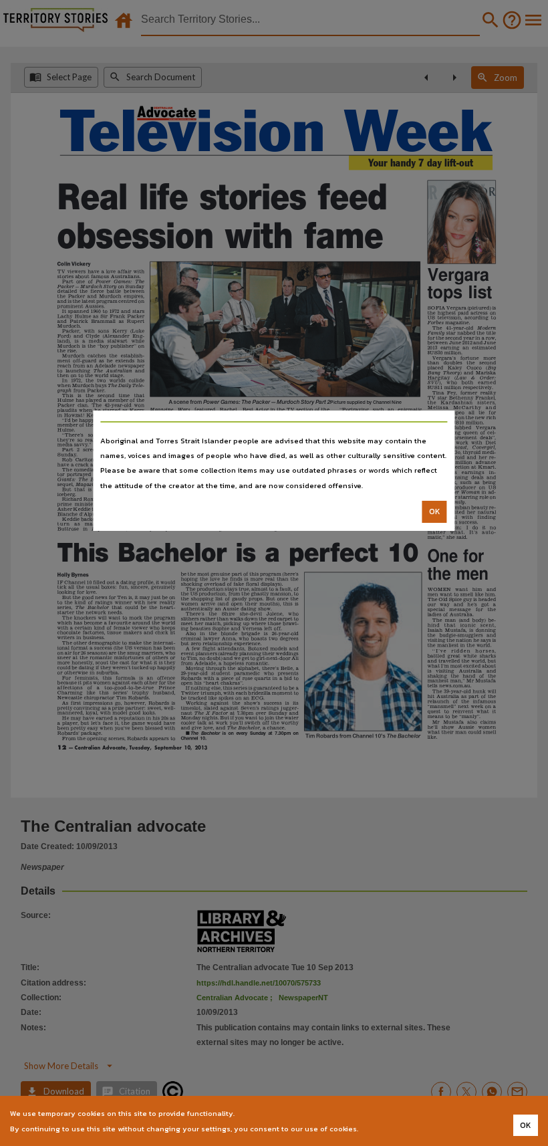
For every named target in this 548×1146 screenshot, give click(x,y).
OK (434, 511)
